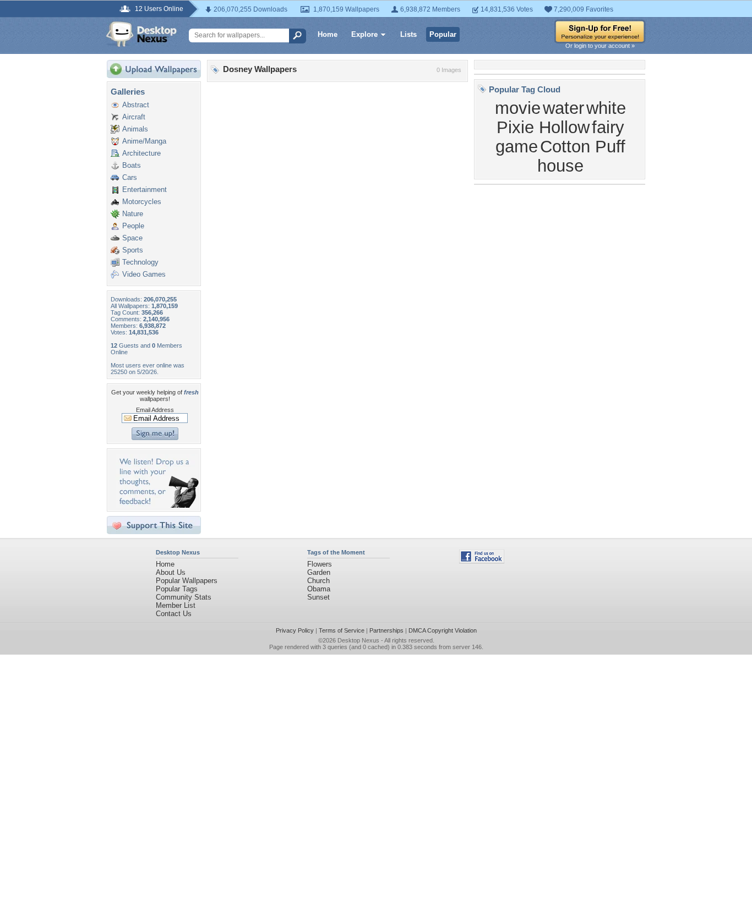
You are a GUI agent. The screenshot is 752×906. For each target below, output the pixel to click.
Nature (132, 214)
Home (327, 34)
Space (132, 238)
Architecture (141, 153)
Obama (318, 589)
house (560, 165)
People (133, 226)
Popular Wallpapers (186, 580)
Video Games (144, 274)
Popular (442, 34)
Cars (129, 177)
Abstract (135, 105)
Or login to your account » (600, 45)
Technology (140, 262)
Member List (175, 605)
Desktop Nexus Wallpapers (141, 34)
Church (318, 580)
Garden (318, 572)
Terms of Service (341, 630)
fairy (608, 127)
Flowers (319, 564)
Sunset (318, 597)
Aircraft (133, 117)
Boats (131, 165)
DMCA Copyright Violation (442, 630)
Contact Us (174, 614)
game (516, 146)
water (563, 107)
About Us (171, 572)
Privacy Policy (295, 630)
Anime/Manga (144, 141)
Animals (135, 129)
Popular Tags (177, 589)
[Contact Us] (157, 505)
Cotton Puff (582, 146)
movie (518, 107)
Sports (132, 250)
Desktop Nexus (358, 640)
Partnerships (386, 630)
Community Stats (183, 597)
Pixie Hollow (543, 127)
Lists (408, 34)
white (606, 107)
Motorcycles (141, 201)
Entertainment (144, 189)
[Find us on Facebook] (481, 561)
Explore (364, 34)
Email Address (155, 410)
